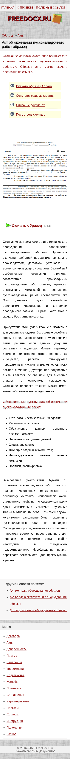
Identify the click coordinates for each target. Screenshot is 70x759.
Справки (12, 714)
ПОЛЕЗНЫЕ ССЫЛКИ (50, 7)
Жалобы (12, 681)
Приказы (13, 707)
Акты (10, 642)
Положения (15, 727)
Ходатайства (15, 675)
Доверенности (17, 649)
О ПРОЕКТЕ (25, 7)
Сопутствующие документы (35, 95)
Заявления (14, 662)
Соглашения (15, 694)
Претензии (14, 688)
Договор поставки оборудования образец (38, 610)
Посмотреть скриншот (31, 114)
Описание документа (30, 105)
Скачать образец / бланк (34, 86)
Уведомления (16, 668)
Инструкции (15, 721)
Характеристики (18, 701)
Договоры (13, 636)
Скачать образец (27, 226)
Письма (12, 655)
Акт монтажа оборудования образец (35, 590)
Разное (11, 734)
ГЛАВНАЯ (7, 7)
